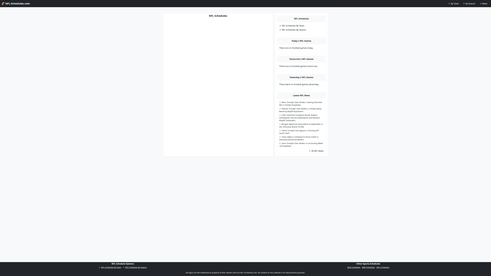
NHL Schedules (382, 267)
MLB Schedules (353, 267)
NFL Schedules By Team (293, 25)
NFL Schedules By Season (294, 29)
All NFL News (317, 151)
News (484, 3)
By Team (455, 3)
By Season (470, 3)
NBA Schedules (368, 267)
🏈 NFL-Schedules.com (16, 3)
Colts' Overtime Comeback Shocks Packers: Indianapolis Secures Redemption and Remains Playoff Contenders (299, 118)
